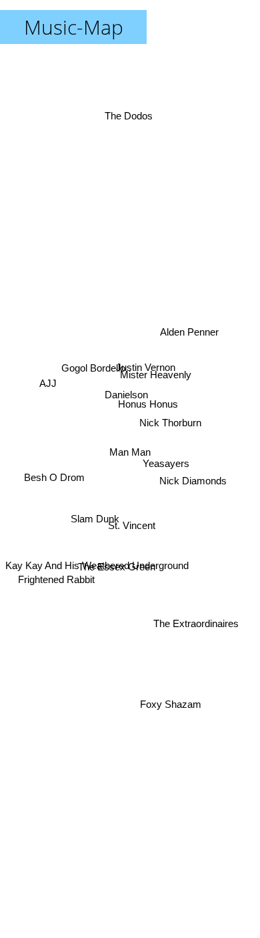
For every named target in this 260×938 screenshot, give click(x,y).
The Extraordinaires (196, 620)
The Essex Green (114, 563)
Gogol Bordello (92, 371)
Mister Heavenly (157, 376)
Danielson (128, 386)
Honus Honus (148, 404)
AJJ (48, 382)
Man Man (130, 452)
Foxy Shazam (171, 709)
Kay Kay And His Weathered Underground (97, 588)
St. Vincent (129, 522)
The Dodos (130, 112)
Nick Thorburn (171, 418)
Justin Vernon (143, 363)
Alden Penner (190, 330)
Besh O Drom (53, 474)
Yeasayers (166, 457)
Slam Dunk (97, 531)
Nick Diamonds (193, 480)
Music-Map (73, 27)
